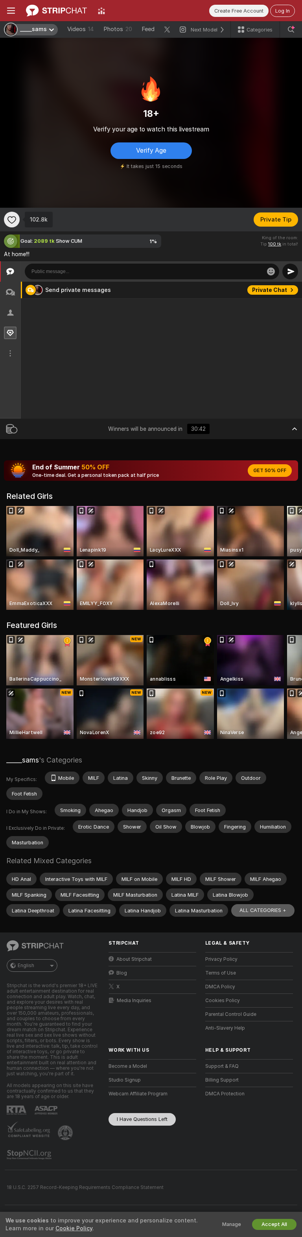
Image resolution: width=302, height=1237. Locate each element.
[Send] (290, 271)
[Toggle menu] (11, 10)
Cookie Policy (73, 1228)
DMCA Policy (220, 987)
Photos (117, 29)
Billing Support (222, 1080)
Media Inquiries (134, 1000)
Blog (121, 973)
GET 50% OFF (269, 470)
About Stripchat (134, 959)
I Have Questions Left (142, 1119)
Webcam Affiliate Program (138, 1094)
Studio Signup (125, 1080)
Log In (282, 11)
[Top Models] (101, 10)
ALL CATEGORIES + (262, 910)
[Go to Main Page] (56, 10)
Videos (80, 29)
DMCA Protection (225, 1094)
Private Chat (269, 290)
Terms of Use (220, 973)
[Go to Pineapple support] (66, 1132)
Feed (148, 29)
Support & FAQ (222, 1066)
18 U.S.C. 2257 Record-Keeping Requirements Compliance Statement (85, 1187)
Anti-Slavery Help (225, 1028)
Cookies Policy (222, 1000)
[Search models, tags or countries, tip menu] (291, 29)
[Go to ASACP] (46, 1110)
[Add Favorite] (12, 219)
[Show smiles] (271, 271)
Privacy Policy (221, 959)
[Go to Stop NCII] (30, 1154)
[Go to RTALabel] (17, 1110)
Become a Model (128, 1066)
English (26, 965)
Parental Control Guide (230, 1014)
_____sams (22, 760)
